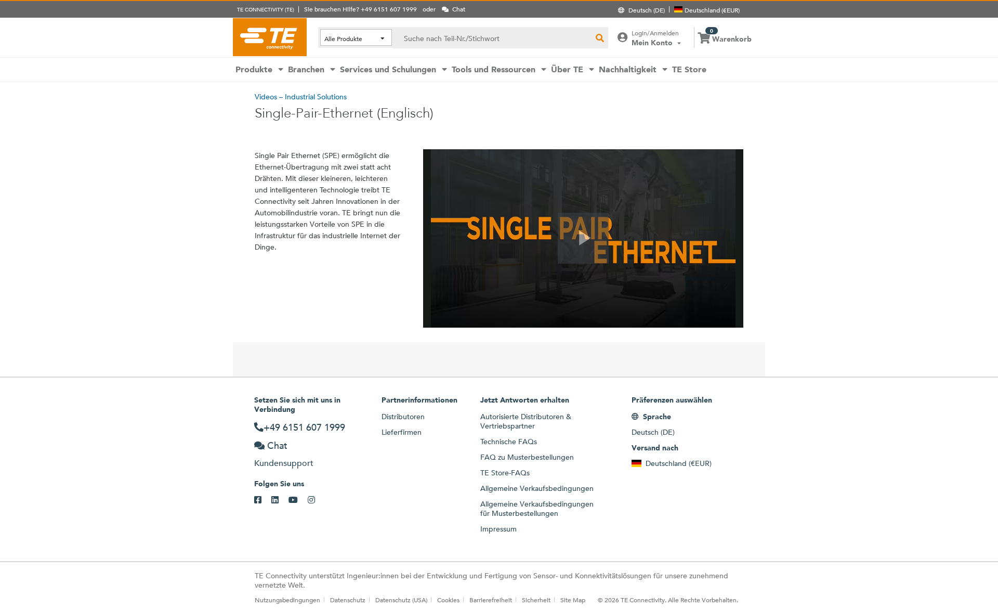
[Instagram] (316, 500)
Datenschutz (347, 599)
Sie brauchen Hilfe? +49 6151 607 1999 (360, 9)
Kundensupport (283, 463)
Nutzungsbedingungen (287, 599)
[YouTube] (298, 500)
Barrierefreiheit (490, 599)
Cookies (448, 599)
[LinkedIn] (279, 500)
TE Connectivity (270, 37)
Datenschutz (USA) (401, 599)
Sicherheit (536, 599)
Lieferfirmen (402, 432)
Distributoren (403, 416)
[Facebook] (262, 500)
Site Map (572, 599)
